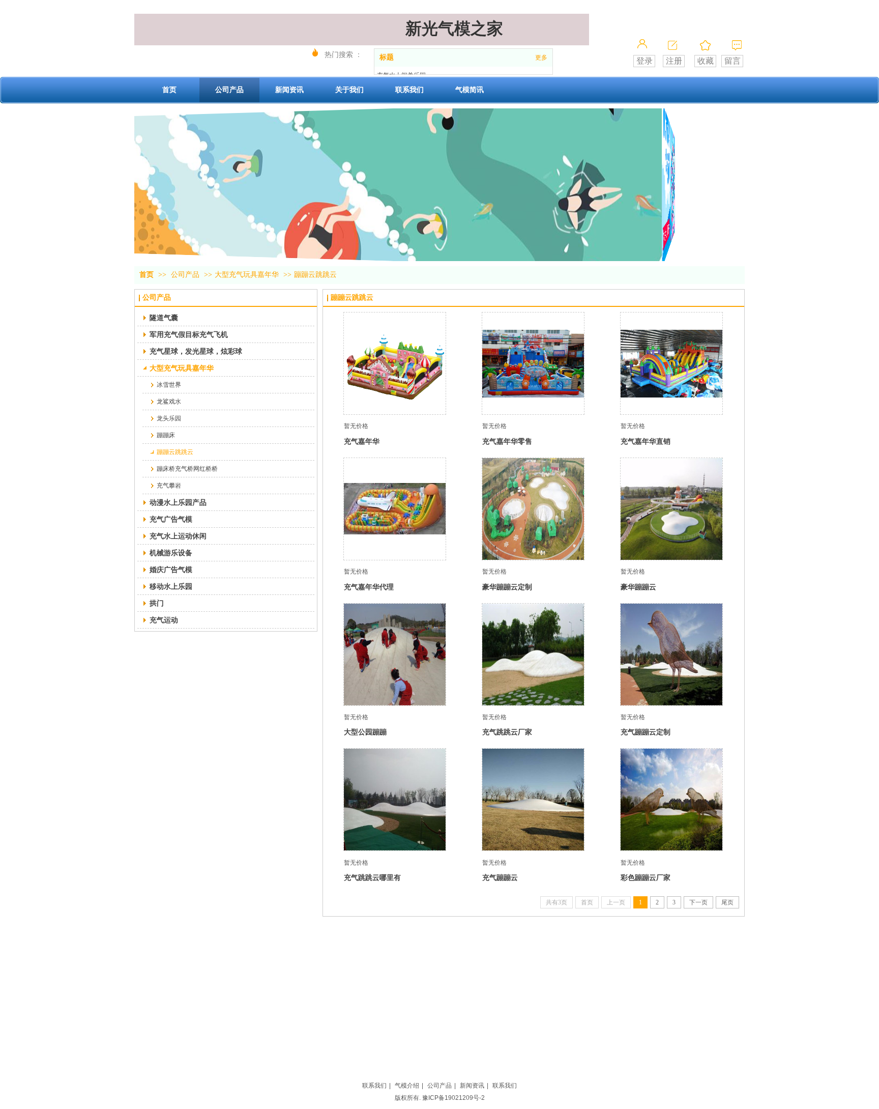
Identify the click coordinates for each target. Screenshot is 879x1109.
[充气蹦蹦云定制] (671, 654)
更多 (541, 57)
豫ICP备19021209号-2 (453, 1097)
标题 (386, 57)
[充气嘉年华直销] (671, 363)
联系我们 (374, 1085)
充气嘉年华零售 (507, 441)
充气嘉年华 (361, 441)
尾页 (727, 902)
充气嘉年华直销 (645, 441)
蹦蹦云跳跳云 (315, 274)
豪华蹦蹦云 (638, 587)
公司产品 (185, 274)
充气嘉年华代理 (369, 587)
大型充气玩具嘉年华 (247, 274)
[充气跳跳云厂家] (533, 654)
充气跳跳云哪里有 (372, 877)
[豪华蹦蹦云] (671, 509)
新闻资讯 (472, 1085)
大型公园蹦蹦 (365, 732)
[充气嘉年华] (394, 363)
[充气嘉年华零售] (533, 363)
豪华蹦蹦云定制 (507, 587)
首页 (146, 274)
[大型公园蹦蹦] (394, 654)
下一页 (698, 902)
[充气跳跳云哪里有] (394, 799)
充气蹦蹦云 (500, 877)
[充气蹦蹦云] (533, 799)
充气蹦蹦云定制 (645, 732)
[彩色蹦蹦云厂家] (671, 799)
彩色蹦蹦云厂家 (645, 877)
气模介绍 (407, 1085)
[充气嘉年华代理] (394, 509)
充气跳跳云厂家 (507, 732)
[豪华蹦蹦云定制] (533, 509)
